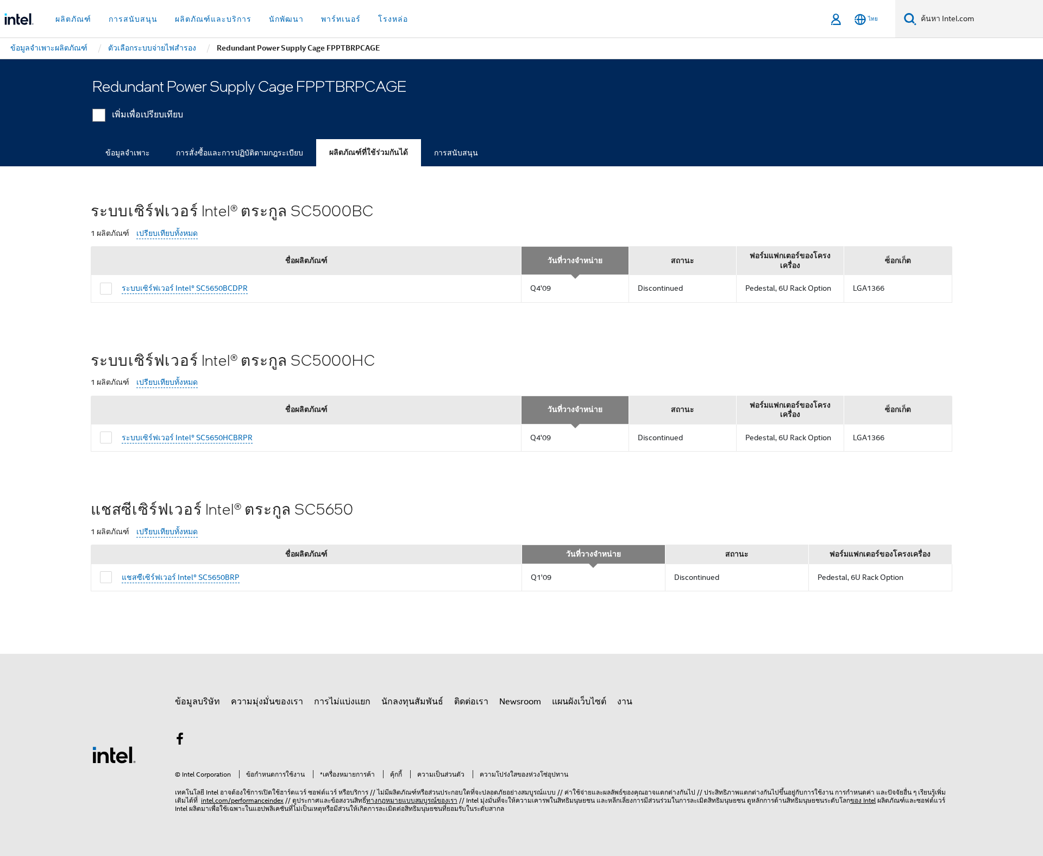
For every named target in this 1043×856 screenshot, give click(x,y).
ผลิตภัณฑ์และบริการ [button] (213, 19)
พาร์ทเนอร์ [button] (341, 19)
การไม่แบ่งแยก (342, 701)
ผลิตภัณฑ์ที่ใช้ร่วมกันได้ (368, 152)
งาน (624, 701)
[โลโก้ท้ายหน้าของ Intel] (114, 754)
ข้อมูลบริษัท (197, 701)
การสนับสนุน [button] (133, 19)
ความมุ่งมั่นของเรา (267, 701)
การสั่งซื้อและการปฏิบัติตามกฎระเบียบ (239, 153)
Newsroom (520, 701)
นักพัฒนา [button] (286, 19)
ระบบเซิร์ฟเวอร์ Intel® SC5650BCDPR (185, 288)
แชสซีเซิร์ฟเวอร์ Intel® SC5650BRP (181, 577)
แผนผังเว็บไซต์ (579, 701)
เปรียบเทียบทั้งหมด (167, 233)
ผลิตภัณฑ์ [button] (73, 19)
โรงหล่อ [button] (393, 19)
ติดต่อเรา (471, 701)
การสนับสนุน (456, 153)
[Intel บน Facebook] (180, 741)
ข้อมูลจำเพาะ (127, 153)
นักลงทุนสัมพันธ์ (412, 701)
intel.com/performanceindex (242, 800)
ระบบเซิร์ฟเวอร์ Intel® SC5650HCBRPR (187, 437)
